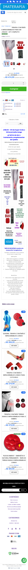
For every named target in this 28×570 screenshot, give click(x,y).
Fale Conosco (14, 500)
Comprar (14, 89)
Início (2, 26)
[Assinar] (23, 490)
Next (25, 63)
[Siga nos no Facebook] (8, 529)
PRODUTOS (7, 26)
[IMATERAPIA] (14, 6)
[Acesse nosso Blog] (20, 529)
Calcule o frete (14, 119)
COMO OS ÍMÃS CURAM (14, 504)
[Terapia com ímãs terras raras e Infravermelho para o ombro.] (14, 410)
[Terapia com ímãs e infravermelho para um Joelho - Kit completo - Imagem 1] (6, 63)
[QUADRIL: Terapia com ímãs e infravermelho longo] (14, 329)
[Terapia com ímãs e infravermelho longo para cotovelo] (14, 369)
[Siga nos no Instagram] (16, 529)
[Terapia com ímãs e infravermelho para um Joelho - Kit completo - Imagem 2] (12, 63)
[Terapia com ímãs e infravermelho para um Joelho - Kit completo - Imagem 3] (18, 63)
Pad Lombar (14, 511)
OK (20, 123)
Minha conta (14, 502)
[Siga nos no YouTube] (12, 529)
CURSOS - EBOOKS (14, 523)
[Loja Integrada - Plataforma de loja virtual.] (14, 568)
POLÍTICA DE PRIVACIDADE (14, 507)
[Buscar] (25, 12)
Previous (2, 64)
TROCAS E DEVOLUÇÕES (14, 509)
